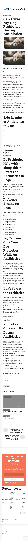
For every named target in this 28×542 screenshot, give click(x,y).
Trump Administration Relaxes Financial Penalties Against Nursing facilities (8, 496)
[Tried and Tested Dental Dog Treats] (14, 401)
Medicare (15, 519)
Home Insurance (17, 516)
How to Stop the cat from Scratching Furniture (12, 412)
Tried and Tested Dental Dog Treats (13, 406)
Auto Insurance (5, 516)
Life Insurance (5, 519)
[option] (14, 43)
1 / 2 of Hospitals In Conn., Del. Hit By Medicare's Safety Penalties (19, 496)
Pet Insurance (6, 386)
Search (23, 512)
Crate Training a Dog (8, 418)
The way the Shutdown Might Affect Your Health (7, 506)
